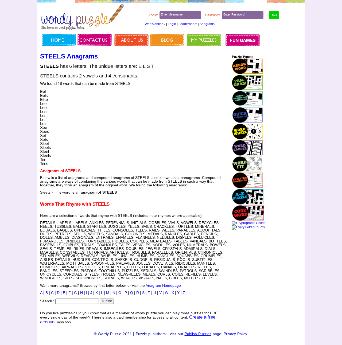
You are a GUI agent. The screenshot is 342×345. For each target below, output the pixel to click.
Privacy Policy (235, 334)
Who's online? (155, 24)
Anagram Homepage (163, 286)
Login (172, 24)
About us (132, 40)
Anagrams (207, 24)
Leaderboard (187, 24)
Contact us (93, 40)
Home (57, 40)
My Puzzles (204, 40)
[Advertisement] (182, 118)
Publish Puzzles (198, 334)
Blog (167, 40)
